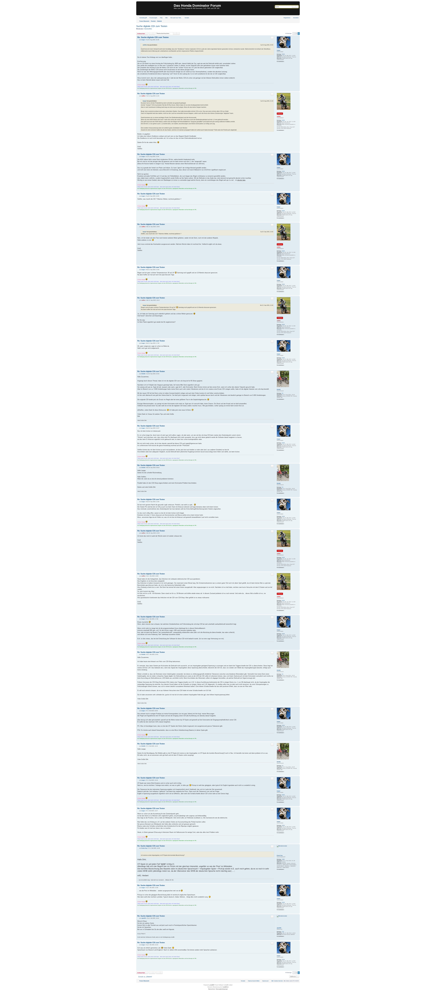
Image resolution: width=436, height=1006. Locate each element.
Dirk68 (278, 389)
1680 (283, 859)
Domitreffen (148, 29)
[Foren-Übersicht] (155, 8)
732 (283, 931)
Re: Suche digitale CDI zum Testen (153, 37)
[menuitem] (152, 17)
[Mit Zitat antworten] (272, 37)
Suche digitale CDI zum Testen (151, 26)
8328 (283, 120)
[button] (293, 33)
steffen (145, 45)
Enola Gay (280, 855)
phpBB (212, 985)
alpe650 (279, 927)
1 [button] (296, 34)
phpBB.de (226, 987)
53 (282, 393)
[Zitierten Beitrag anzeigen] (159, 45)
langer (278, 50)
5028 (283, 54)
